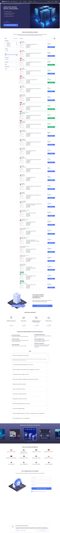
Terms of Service (23, 530)
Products (24, 1)
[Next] (31, 442)
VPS (20, 1)
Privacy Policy (18, 530)
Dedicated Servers (14, 1)
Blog (34, 1)
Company (30, 1)
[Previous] (28, 442)
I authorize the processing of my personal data (39, 491)
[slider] (5, 54)
